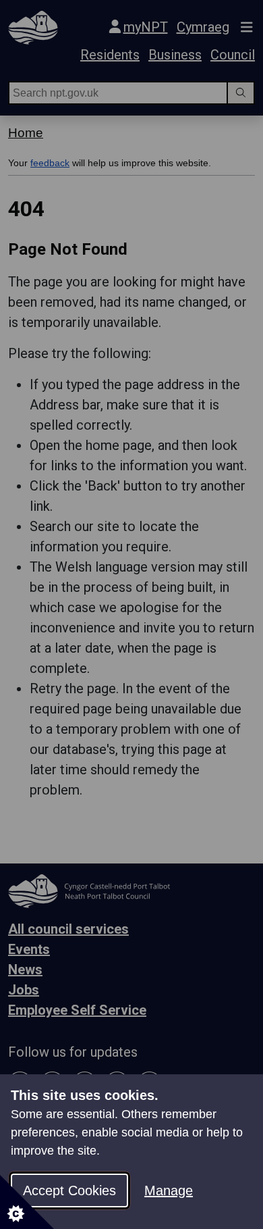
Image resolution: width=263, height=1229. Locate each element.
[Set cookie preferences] (27, 1202)
